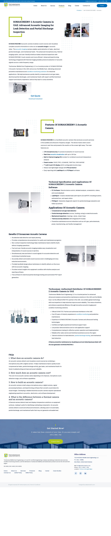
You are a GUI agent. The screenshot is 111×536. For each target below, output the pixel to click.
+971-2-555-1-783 (102, 1)
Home (35, 5)
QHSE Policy (18, 472)
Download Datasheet (35, 99)
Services (23, 471)
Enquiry (102, 5)
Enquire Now (55, 441)
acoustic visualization (57, 154)
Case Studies (57, 471)
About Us (44, 5)
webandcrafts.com (90, 484)
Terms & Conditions (35, 484)
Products (61, 5)
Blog (69, 5)
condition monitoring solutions (37, 71)
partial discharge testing (82, 335)
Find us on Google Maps (85, 469)
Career (77, 5)
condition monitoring (82, 314)
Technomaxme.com (24, 484)
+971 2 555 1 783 (55, 435)
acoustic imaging (21, 49)
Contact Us (86, 5)
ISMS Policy (29, 472)
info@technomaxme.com (91, 1)
